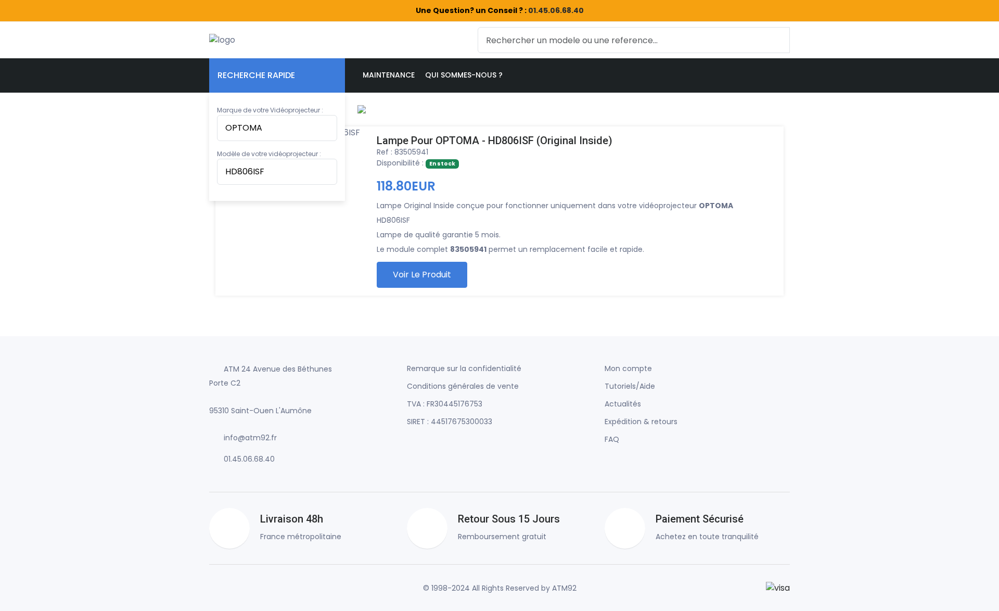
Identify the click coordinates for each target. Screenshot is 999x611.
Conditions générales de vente (463, 386)
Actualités (623, 404)
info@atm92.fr (250, 437)
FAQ (612, 439)
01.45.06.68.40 (556, 10)
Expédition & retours (641, 421)
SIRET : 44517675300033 (449, 421)
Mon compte (628, 368)
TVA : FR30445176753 (444, 404)
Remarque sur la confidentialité (464, 368)
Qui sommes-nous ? (464, 75)
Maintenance (389, 75)
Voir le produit (422, 275)
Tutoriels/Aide (630, 386)
